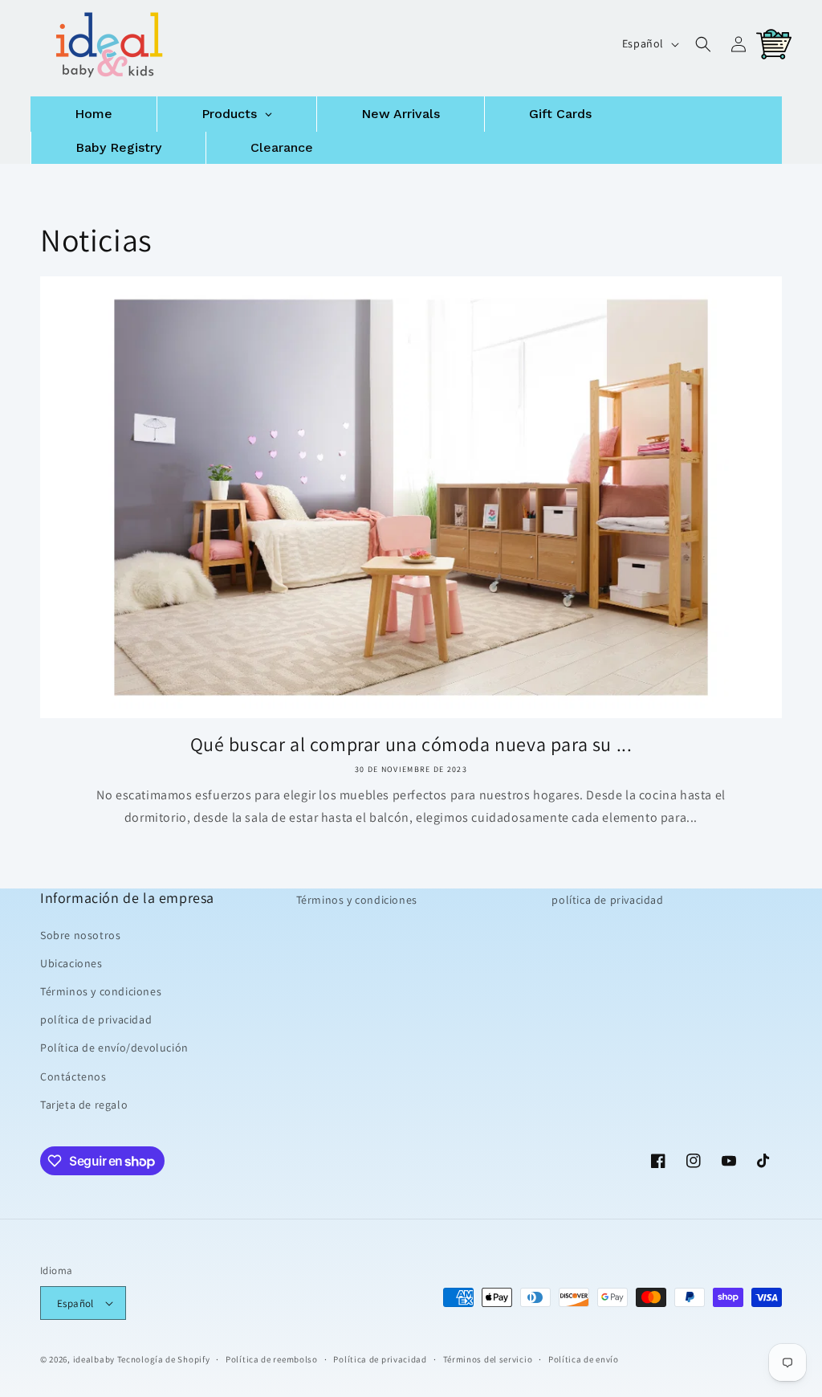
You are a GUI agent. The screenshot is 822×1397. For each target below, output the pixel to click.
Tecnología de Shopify (163, 1359)
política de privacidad (96, 1019)
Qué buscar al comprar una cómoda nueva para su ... (411, 744)
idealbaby (94, 1359)
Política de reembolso (272, 1359)
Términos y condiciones (100, 991)
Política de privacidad (379, 1359)
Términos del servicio (488, 1359)
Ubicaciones (71, 963)
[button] (703, 44)
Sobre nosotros (80, 935)
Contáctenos (73, 1076)
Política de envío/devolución (114, 1047)
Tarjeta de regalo (84, 1104)
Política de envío (583, 1359)
